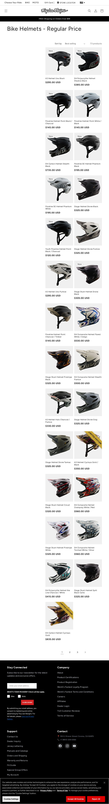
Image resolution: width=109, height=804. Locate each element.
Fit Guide (11, 765)
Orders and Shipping (17, 756)
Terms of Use (62, 790)
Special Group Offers (17, 770)
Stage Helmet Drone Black (86, 206)
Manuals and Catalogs (17, 751)
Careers (61, 696)
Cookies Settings (11, 799)
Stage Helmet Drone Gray (86, 420)
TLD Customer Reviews (68, 711)
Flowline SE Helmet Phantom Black (87, 165)
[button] (6, 11)
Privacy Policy (46, 790)
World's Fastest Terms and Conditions (75, 692)
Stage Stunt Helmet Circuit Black (57, 506)
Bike (27, 2)
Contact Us (12, 736)
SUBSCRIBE (27, 702)
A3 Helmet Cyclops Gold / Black (86, 463)
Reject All (96, 799)
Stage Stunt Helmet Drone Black (86, 293)
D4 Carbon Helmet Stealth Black (57, 165)
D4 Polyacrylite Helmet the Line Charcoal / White (57, 591)
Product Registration (67, 682)
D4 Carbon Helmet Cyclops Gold (57, 634)
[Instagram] (67, 746)
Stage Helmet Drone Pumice (87, 249)
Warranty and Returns (17, 760)
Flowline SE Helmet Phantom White (58, 207)
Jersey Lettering (15, 746)
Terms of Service (65, 716)
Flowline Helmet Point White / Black (87, 122)
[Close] (104, 783)
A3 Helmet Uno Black (54, 78)
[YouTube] (74, 746)
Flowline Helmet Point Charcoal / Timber (55, 335)
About (60, 673)
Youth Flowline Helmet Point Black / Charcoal (58, 250)
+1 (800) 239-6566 (68, 740)
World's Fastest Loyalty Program (72, 687)
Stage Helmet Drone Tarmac (58, 462)
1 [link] (62, 652)
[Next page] (85, 652)
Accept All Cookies (76, 799)
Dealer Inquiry (14, 741)
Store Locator (68, 3)
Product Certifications (68, 677)
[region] (54, 791)
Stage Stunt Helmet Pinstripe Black (58, 378)
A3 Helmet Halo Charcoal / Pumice (57, 421)
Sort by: (58, 43)
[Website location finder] (82, 2)
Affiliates (61, 701)
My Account (13, 775)
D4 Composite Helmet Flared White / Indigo (87, 335)
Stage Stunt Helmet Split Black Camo (85, 591)
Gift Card (49, 3)
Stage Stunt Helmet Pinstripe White (58, 549)
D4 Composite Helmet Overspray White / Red (84, 506)
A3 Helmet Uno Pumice (55, 292)
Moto (36, 2)
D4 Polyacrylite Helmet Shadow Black (84, 79)
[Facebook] (60, 746)
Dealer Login (63, 706)
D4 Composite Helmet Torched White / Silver (84, 549)
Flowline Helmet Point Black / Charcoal (58, 122)
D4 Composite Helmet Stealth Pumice (87, 378)
